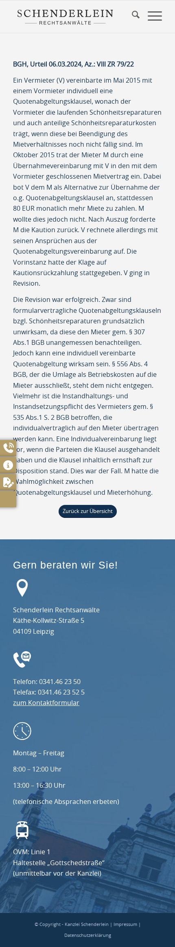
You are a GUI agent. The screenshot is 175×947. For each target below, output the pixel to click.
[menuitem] (132, 16)
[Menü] (151, 16)
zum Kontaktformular (46, 703)
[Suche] (132, 16)
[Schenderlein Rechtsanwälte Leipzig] (65, 16)
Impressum (125, 924)
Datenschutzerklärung (87, 935)
